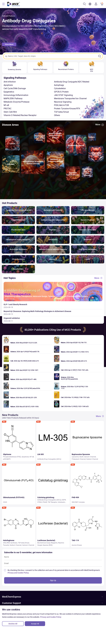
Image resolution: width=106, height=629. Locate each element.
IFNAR (45, 502)
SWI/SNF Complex (78, 502)
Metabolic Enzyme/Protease (16, 102)
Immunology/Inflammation (16, 95)
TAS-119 (75, 540)
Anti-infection (10, 81)
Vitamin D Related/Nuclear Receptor (20, 115)
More (97, 124)
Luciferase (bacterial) (46, 540)
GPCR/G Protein (61, 92)
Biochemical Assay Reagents (47, 543)
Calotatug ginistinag (45, 497)
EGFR (64, 500)
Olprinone (7, 454)
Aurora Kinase (77, 545)
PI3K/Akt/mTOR (61, 105)
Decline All (13, 624)
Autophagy (59, 85)
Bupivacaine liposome (81, 454)
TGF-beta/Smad (61, 112)
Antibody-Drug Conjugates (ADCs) (49, 459)
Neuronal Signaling (62, 102)
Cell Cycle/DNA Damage (15, 88)
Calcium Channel (90, 457)
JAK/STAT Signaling (63, 95)
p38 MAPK (7, 459)
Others (57, 115)
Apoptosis (8, 85)
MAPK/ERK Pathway (13, 98)
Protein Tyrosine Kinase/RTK (67, 108)
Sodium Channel (92, 459)
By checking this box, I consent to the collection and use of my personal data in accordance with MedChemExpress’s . (54, 571)
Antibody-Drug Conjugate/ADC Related (71, 81)
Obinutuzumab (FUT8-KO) (13, 497)
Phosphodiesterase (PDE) (12, 457)
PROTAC (7, 108)
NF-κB (6, 105)
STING (39, 502)
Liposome (75, 457)
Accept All (35, 624)
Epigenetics (9, 92)
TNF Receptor (52, 502)
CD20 (5, 502)
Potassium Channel (79, 459)
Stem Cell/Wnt (10, 112)
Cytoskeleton (60, 88)
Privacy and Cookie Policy (18, 573)
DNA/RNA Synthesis (10, 543)
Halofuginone (8, 540)
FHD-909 (75, 497)
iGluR (81, 457)
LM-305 (40, 454)
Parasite (6, 545)
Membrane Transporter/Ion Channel (70, 98)
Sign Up (53, 580)
